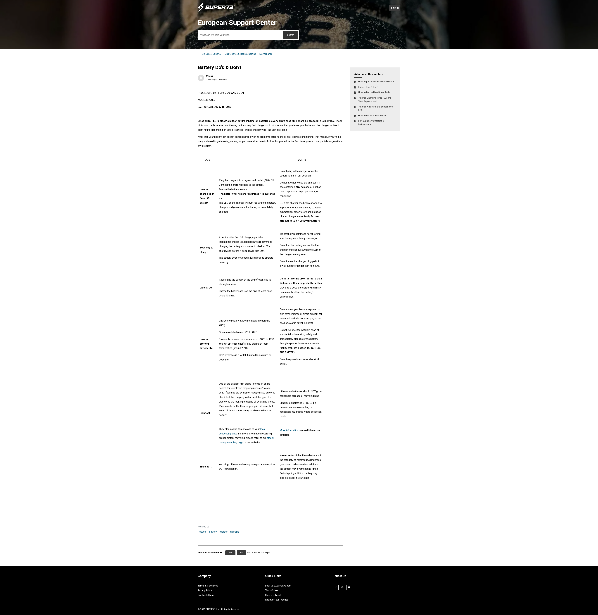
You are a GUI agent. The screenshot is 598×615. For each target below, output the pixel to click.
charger (223, 531)
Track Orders (271, 590)
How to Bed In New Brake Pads (374, 92)
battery (213, 531)
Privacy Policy (205, 590)
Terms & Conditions (208, 585)
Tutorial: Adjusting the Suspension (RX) (375, 108)
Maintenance (265, 54)
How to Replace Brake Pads (372, 115)
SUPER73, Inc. (213, 609)
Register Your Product (276, 599)
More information (289, 430)
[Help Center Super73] (216, 11)
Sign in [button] (395, 7)
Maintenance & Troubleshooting (240, 54)
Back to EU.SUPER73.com (278, 585)
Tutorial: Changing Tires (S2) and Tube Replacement (374, 99)
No (241, 553)
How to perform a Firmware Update (376, 81)
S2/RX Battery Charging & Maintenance (371, 122)
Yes (230, 553)
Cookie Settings (206, 595)
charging (234, 531)
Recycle (202, 531)
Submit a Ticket (273, 595)
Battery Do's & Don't (368, 87)
